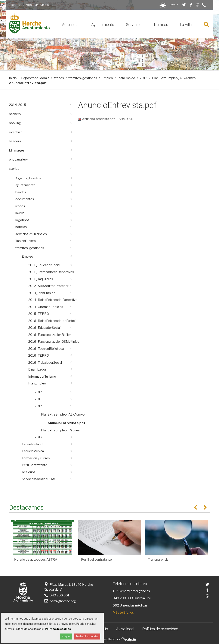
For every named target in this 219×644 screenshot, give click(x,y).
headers (15, 141)
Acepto (66, 636)
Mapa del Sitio (44, 4)
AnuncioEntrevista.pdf (98, 119)
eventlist (15, 132)
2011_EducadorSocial (44, 265)
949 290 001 (59, 595)
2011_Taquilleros (40, 279)
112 (115, 591)
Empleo (107, 78)
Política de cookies (58, 628)
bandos (20, 192)
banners (15, 114)
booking (15, 123)
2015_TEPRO (38, 314)
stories (59, 78)
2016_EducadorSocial (44, 328)
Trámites (160, 24)
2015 (39, 399)
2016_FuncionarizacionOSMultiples (50, 342)
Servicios (134, 24)
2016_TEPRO (38, 355)
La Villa (186, 24)
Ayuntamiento (102, 24)
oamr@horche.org (63, 601)
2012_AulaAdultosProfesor (48, 286)
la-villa (19, 213)
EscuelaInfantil (32, 444)
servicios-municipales (31, 234)
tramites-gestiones (82, 78)
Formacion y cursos (36, 458)
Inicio (12, 4)
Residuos (29, 472)
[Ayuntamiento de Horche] (29, 32)
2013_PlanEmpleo (41, 293)
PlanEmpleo (126, 78)
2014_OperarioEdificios (45, 307)
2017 (38, 437)
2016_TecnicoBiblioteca (46, 349)
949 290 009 (123, 598)
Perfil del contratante (96, 559)
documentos (24, 199)
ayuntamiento (25, 185)
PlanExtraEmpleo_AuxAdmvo (174, 78)
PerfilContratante (34, 465)
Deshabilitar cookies (87, 636)
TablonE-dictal (25, 241)
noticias (21, 227)
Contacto (25, 4)
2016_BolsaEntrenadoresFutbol (50, 321)
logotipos (22, 220)
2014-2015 (17, 105)
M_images (17, 150)
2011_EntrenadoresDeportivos (50, 272)
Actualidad (71, 24)
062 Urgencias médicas (130, 605)
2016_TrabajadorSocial (45, 363)
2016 (144, 78)
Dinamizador (37, 369)
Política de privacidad (160, 629)
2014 (39, 392)
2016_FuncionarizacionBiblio (49, 335)
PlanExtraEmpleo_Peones (56, 430)
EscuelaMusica (33, 451)
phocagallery (18, 159)
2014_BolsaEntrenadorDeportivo (50, 300)
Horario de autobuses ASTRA (35, 559)
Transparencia (158, 559)
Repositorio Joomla (35, 78)
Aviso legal (125, 629)
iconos (20, 206)
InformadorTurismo (42, 376)
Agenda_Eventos (28, 178)
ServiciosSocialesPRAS (39, 479)
